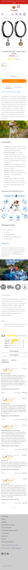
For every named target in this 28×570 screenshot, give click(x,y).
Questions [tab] (13, 360)
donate (16, 252)
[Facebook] (3, 554)
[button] (23, 392)
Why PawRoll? (18, 87)
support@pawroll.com (11, 545)
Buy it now (14, 81)
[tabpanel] (14, 33)
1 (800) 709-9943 (15, 548)
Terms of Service (6, 528)
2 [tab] (8, 47)
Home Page (5, 516)
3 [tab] (10, 47)
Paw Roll (11, 565)
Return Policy (7, 315)
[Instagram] (5, 554)
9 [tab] (21, 47)
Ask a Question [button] (14, 355)
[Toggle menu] (2, 14)
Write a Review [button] (14, 351)
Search (3, 519)
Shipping (4, 522)
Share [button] (4, 392)
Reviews (4, 539)
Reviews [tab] (4, 360)
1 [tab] (6, 47)
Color (4, 63)
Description (9, 87)
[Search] (20, 14)
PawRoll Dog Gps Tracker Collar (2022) (10, 389)
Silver (6, 66)
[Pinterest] (8, 554)
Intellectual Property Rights (9, 530)
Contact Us (5, 536)
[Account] (16, 14)
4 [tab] (12, 47)
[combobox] (5, 70)
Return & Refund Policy (8, 525)
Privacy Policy (5, 533)
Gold (3, 66)
